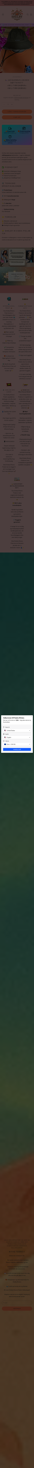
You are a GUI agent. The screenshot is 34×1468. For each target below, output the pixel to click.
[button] (17, 730)
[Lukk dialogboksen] (31, 717)
